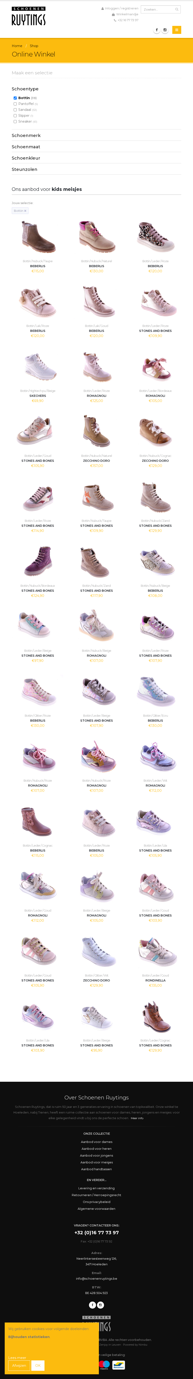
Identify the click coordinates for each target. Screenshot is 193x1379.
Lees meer (17, 1358)
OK (37, 1365)
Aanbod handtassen (96, 1169)
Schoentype (25, 89)
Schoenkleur (26, 158)
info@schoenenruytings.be (96, 1278)
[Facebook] (156, 29)
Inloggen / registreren (121, 8)
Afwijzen (19, 1365)
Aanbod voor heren (97, 1148)
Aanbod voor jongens (96, 1155)
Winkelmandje (127, 14)
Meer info (137, 1118)
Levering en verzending (96, 1188)
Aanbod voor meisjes (96, 1162)
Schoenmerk (26, 135)
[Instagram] (165, 29)
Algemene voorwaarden (96, 1208)
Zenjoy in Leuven (110, 1344)
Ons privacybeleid (96, 1202)
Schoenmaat (26, 146)
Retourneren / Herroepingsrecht (96, 1195)
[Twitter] (100, 1305)
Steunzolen (24, 169)
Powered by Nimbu (135, 1344)
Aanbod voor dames (96, 1142)
